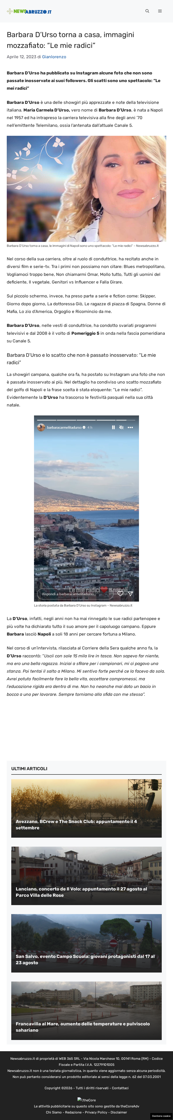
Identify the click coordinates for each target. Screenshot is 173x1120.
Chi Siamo (54, 1112)
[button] (147, 11)
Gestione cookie (161, 1116)
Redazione (73, 1112)
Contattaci (120, 1088)
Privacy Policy (96, 1112)
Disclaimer (119, 1112)
